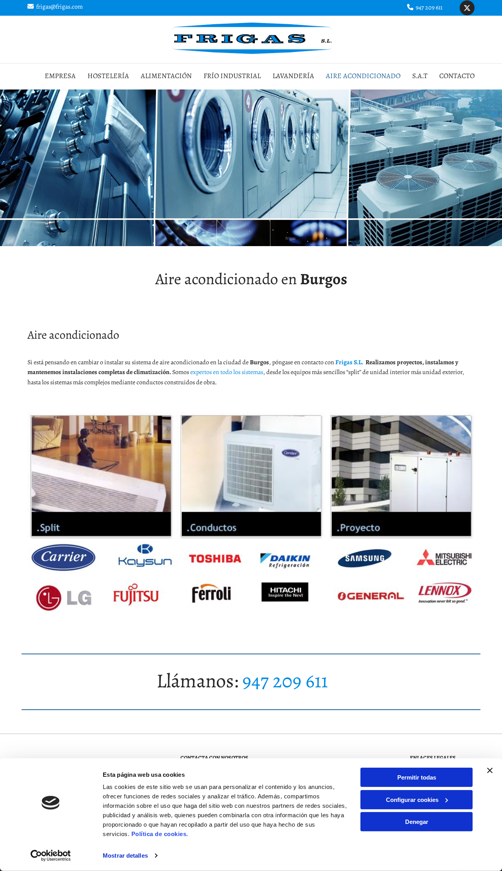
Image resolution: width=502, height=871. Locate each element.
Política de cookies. (159, 834)
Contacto (457, 75)
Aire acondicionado (363, 75)
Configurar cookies (412, 799)
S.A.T (419, 75)
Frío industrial (232, 75)
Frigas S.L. (349, 362)
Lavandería (293, 75)
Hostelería (108, 75)
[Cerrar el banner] (490, 770)
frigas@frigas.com (59, 6)
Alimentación (166, 75)
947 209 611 (429, 7)
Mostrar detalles (125, 855)
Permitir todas (416, 777)
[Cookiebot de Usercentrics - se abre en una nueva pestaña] (50, 856)
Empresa (60, 75)
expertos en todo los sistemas (226, 372)
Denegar (416, 821)
